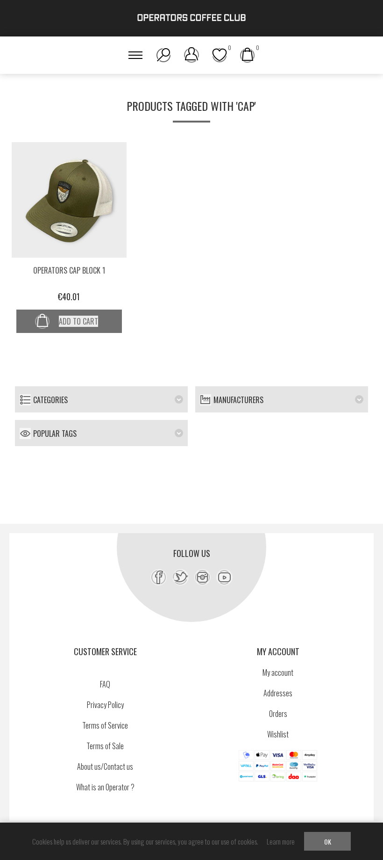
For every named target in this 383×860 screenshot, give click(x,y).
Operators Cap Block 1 (69, 270)
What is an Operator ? (105, 787)
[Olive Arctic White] (69, 200)
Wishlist (278, 734)
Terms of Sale (105, 746)
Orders (278, 713)
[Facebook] (158, 577)
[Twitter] (180, 577)
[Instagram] (202, 577)
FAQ (105, 684)
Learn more (281, 841)
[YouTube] (224, 577)
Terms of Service (105, 725)
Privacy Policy (105, 704)
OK (327, 841)
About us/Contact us (105, 766)
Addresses (277, 693)
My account (277, 672)
